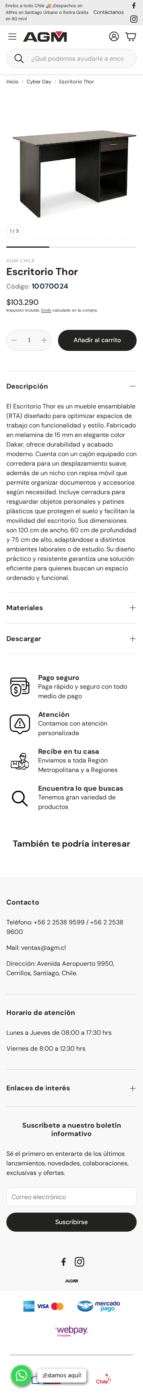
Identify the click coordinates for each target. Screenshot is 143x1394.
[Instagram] (133, 19)
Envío (46, 310)
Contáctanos (108, 12)
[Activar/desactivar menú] (12, 36)
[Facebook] (133, 5)
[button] (71, 58)
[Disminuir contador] (14, 340)
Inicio (12, 81)
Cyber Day (39, 81)
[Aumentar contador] (44, 340)
